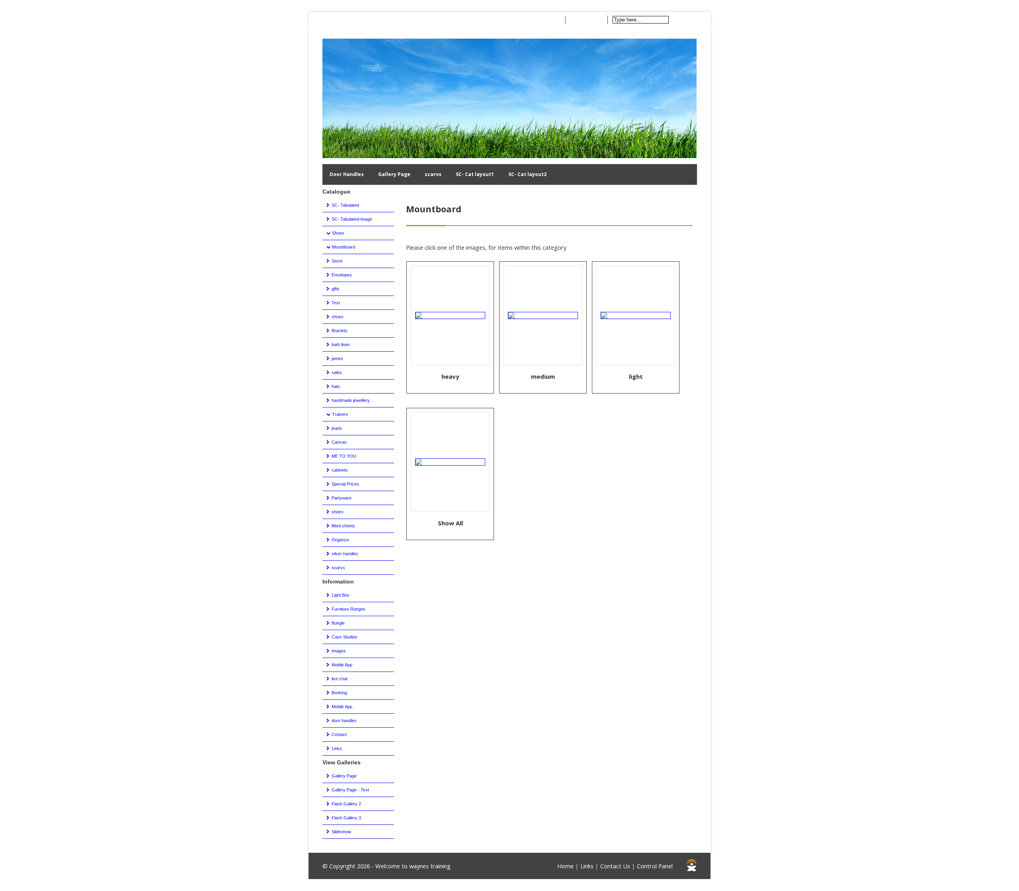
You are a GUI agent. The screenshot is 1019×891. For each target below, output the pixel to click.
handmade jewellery (350, 400)
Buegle (337, 623)
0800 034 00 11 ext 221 (417, 19)
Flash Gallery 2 (345, 803)
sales (336, 372)
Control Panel (655, 866)
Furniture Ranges (347, 609)
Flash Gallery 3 (345, 817)
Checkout (589, 19)
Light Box (339, 595)
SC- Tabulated (344, 205)
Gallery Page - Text (349, 789)
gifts (335, 288)
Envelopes (341, 274)
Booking (338, 692)
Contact (367, 19)
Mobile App (341, 664)
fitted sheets (342, 525)
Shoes (337, 233)
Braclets (338, 330)
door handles (343, 720)
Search (686, 19)
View (553, 19)
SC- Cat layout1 (475, 174)
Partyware (340, 497)
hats (335, 386)
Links (336, 748)
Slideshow (340, 831)
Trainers (339, 414)
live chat (338, 678)
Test (335, 302)
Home (336, 19)
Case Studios (343, 636)
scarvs (433, 174)
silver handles (344, 553)
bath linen (340, 344)
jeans (336, 428)
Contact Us (615, 866)
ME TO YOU (343, 456)
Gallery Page (394, 174)
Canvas (338, 442)
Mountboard (343, 247)
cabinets (339, 470)
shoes (337, 316)
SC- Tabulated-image (351, 219)
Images (338, 650)
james (336, 358)
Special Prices (344, 484)
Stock (336, 260)
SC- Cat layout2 (527, 174)
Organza (339, 539)
